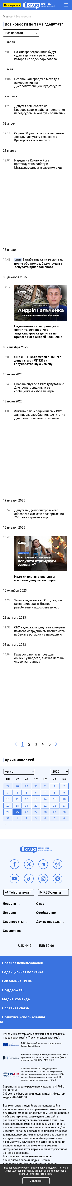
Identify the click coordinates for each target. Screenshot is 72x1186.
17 (7, 805)
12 (26, 799)
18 (17, 805)
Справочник (12, 931)
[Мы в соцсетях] (14, 864)
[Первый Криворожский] (39, 5)
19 (26, 805)
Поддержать (12, 5)
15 (54, 799)
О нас (40, 903)
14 (45, 799)
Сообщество (46, 913)
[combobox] (21, 33)
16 (64, 799)
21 (45, 805)
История (9, 913)
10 (7, 799)
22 (54, 805)
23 (64, 805)
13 (35, 799)
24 (7, 812)
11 (17, 799)
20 (35, 805)
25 (17, 812)
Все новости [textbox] (14, 33)
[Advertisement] (36, 208)
